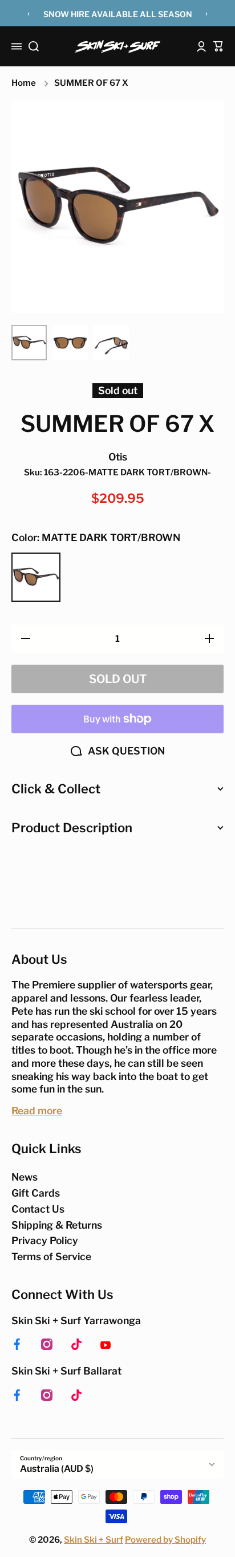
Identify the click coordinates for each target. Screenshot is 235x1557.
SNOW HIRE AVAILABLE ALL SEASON (117, 14)
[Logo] (117, 46)
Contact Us (37, 1209)
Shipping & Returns (56, 1225)
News (24, 1177)
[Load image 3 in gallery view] (111, 342)
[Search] (34, 46)
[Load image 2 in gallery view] (70, 342)
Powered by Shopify (165, 1540)
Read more (36, 1111)
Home (23, 83)
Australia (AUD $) (57, 1468)
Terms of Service (51, 1256)
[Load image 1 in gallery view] (29, 342)
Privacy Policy (44, 1240)
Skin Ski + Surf (93, 1540)
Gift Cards (35, 1193)
